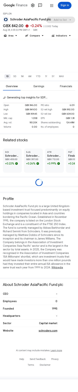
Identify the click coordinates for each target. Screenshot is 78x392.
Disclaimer (45, 364)
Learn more (56, 350)
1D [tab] (7, 76)
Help (21, 359)
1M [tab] (22, 76)
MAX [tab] (61, 76)
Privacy (55, 359)
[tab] (12, 86)
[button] (51, 5)
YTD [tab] (38, 76)
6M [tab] (29, 76)
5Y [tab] (53, 76)
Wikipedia (57, 267)
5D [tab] (14, 76)
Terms (31, 364)
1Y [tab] (46, 76)
